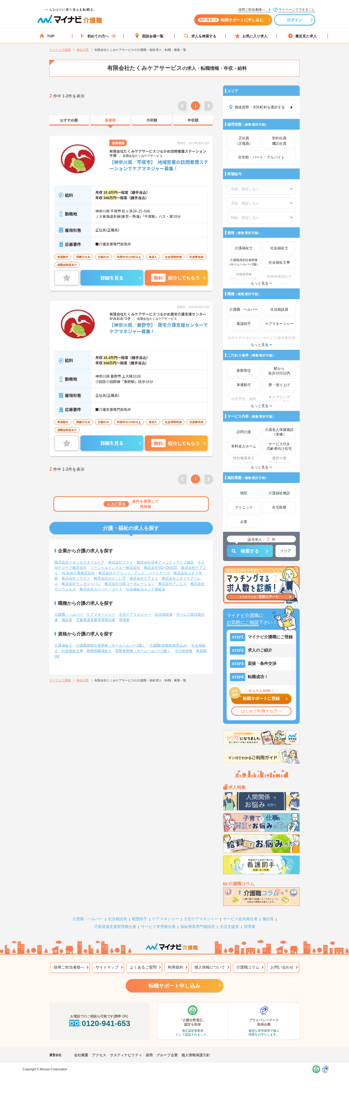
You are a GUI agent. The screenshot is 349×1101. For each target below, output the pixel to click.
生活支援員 (229, 926)
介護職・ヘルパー (68, 614)
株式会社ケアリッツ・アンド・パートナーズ (134, 573)
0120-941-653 (106, 1023)
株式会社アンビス (172, 584)
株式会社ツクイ (120, 562)
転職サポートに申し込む (232, 20)
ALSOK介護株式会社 (78, 573)
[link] (69, 120)
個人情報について (209, 967)
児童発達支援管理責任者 (95, 620)
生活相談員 (163, 614)
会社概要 (81, 1055)
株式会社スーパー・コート (100, 589)
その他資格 (183, 651)
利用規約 (175, 967)
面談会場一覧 (153, 36)
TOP (50, 36)
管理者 (124, 620)
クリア (285, 551)
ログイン (295, 20)
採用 (149, 1055)
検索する (250, 551)
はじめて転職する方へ (261, 711)
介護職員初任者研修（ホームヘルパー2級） (111, 645)
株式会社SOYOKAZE (161, 568)
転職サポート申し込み (174, 985)
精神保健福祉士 (99, 651)
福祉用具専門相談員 (197, 926)
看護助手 (139, 919)
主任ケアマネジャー (135, 614)
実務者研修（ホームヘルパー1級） (143, 651)
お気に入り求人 (254, 36)
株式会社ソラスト (76, 578)
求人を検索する (203, 36)
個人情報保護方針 (195, 1055)
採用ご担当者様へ (69, 967)
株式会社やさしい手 (110, 578)
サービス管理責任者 (158, 926)
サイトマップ (107, 967)
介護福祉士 (63, 645)
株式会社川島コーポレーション (129, 584)
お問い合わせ (282, 967)
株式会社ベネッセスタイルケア (79, 562)
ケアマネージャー (101, 614)
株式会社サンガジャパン (81, 584)
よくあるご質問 (143, 967)
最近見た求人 (306, 36)
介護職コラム (247, 967)
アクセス (99, 1055)
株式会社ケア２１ (144, 578)
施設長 (67, 620)
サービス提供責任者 (240, 919)
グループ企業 (167, 1055)
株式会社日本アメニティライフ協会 (165, 562)
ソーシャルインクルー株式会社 (115, 568)
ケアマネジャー (165, 919)
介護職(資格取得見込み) (168, 645)
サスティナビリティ (126, 1055)
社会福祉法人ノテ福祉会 (145, 589)
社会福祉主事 (72, 651)
